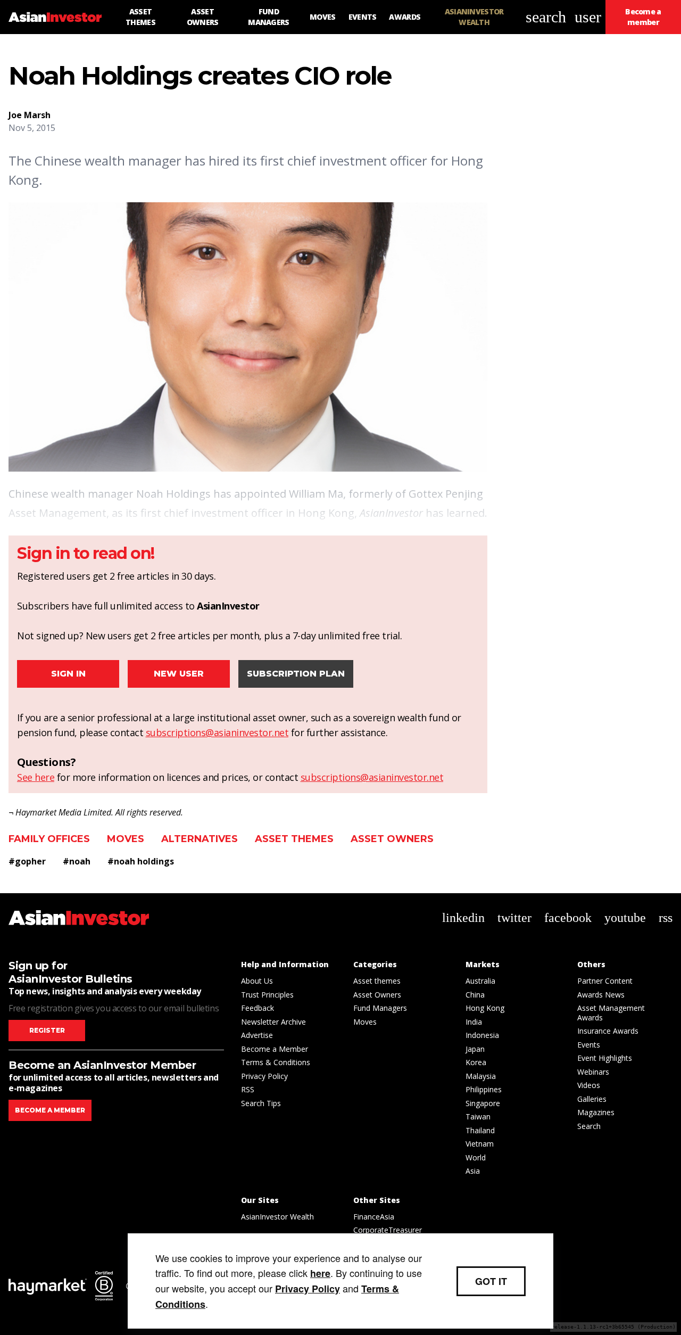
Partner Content (605, 981)
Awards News (601, 995)
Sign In (68, 674)
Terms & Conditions (275, 1062)
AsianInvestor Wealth (277, 1217)
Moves (125, 839)
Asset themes (294, 839)
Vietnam (480, 1144)
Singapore (483, 1103)
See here (35, 777)
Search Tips (261, 1103)
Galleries (592, 1099)
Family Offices (49, 839)
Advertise (257, 1035)
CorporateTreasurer (387, 1230)
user (588, 17)
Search (589, 1126)
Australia (480, 981)
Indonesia (482, 1035)
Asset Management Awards (611, 1013)
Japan (475, 1049)
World (476, 1157)
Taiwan (478, 1116)
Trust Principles (267, 995)
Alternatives (199, 839)
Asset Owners (392, 839)
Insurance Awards (607, 1031)
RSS (247, 1089)
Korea (476, 1062)
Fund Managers (380, 1008)
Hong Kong (485, 1008)
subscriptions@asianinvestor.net (217, 732)
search (546, 17)
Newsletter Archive (273, 1022)
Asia (473, 1171)
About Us (257, 981)
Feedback (257, 1008)
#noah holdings (140, 861)
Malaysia (481, 1076)
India (474, 1022)
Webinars (593, 1072)
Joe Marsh (30, 115)
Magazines (595, 1112)
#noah (76, 861)
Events (588, 1045)
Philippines (484, 1089)
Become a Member (274, 1049)
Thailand (480, 1130)
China (475, 995)
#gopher (27, 861)
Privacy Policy (264, 1076)
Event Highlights (604, 1058)
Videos (588, 1085)
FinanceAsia (373, 1217)
